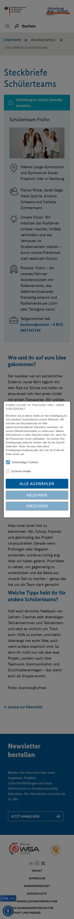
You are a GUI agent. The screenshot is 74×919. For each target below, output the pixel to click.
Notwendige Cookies (25, 462)
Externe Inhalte (21, 471)
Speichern (37, 506)
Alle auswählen (37, 483)
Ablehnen (37, 495)
